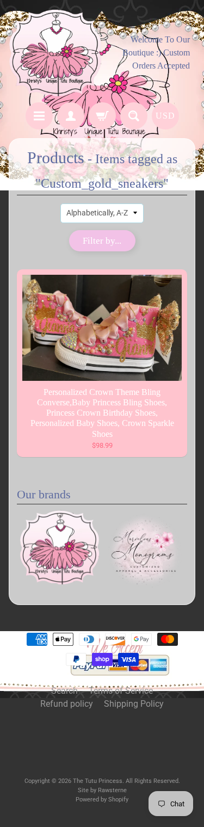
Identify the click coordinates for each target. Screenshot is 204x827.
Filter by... (102, 241)
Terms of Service (121, 691)
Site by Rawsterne (102, 790)
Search (64, 691)
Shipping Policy (134, 704)
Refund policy (66, 704)
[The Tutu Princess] (55, 53)
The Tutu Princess (97, 781)
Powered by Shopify (102, 799)
